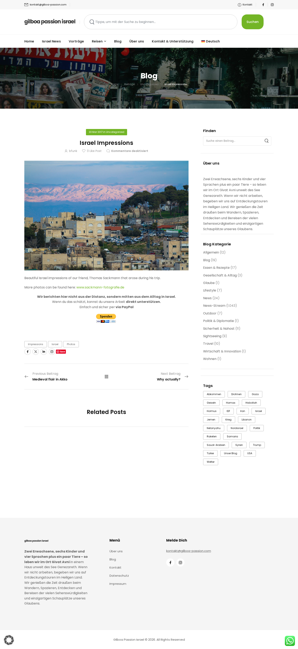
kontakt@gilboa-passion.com (188, 551)
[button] (9, 640)
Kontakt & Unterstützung (172, 41)
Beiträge (129, 84)
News (207, 298)
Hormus (212, 411)
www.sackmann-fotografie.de (100, 287)
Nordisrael (237, 428)
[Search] (266, 141)
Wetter (210, 462)
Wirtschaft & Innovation (222, 351)
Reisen (97, 41)
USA (249, 453)
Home (29, 41)
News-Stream (214, 305)
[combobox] (160, 21)
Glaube (209, 283)
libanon (247, 419)
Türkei (210, 453)
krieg (228, 419)
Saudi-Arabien (216, 445)
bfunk (73, 151)
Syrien (239, 445)
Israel (258, 411)
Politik (256, 428)
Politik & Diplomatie (218, 321)
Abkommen (214, 394)
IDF (228, 411)
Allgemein (211, 252)
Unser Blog (230, 453)
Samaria (232, 436)
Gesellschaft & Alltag (220, 275)
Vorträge (76, 41)
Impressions (35, 344)
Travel (208, 343)
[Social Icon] (263, 5)
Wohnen (210, 358)
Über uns (136, 41)
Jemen (211, 419)
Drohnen (236, 394)
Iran (242, 411)
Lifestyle (209, 290)
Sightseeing (212, 336)
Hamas (230, 402)
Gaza (255, 394)
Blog (117, 41)
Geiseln (211, 402)
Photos (71, 344)
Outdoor (210, 313)
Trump (257, 445)
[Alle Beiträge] (106, 376)
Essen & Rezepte (216, 267)
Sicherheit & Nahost (219, 328)
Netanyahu (214, 428)
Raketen (212, 436)
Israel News (51, 41)
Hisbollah (251, 402)
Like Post (94, 151)
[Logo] (50, 22)
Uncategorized (149, 84)
